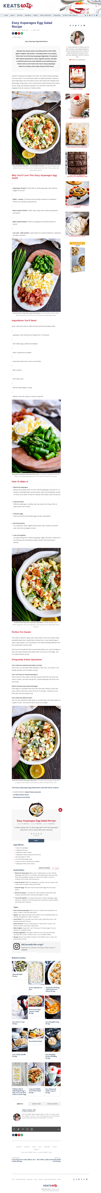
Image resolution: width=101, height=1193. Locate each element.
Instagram (24, 949)
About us (20, 1104)
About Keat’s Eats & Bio (21, 1179)
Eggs (40, 1146)
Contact (35, 1179)
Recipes (19, 15)
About (13, 15)
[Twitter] (90, 15)
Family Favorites (45, 15)
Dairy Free (27, 1146)
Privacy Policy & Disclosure (50, 1179)
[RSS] (85, 15)
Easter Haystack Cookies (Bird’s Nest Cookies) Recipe (24, 1159)
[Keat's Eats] (18, 6)
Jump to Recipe (17, 37)
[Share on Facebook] (13, 33)
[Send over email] (22, 33)
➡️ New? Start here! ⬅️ (70, 15)
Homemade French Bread (21, 797)
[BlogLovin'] (97, 15)
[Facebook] (87, 15)
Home (6, 15)
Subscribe (57, 15)
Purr (48, 1190)
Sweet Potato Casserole (33, 792)
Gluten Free (47, 1146)
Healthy (55, 1146)
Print (36, 840)
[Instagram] (94, 15)
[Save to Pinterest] (19, 33)
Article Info (36, 1104)
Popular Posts (53, 1104)
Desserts (28, 15)
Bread (36, 15)
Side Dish (36, 1149)
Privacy (59, 1179)
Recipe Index (29, 1179)
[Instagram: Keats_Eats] (17, 947)
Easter (34, 1146)
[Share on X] (16, 33)
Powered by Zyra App (54, 1190)
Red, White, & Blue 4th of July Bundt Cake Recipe (49, 1159)
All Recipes (19, 1146)
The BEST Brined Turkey (21, 794)
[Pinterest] (92, 15)
